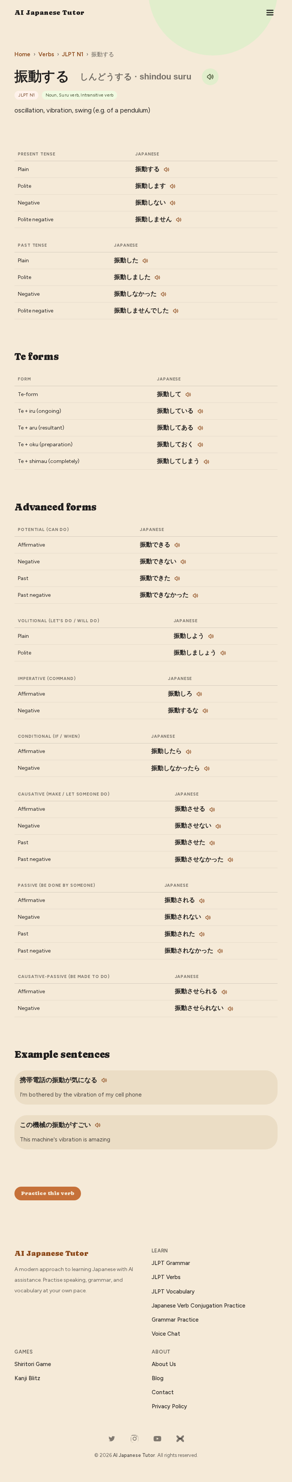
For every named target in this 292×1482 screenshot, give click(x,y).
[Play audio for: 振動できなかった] (195, 595)
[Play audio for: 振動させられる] (224, 992)
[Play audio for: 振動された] (201, 934)
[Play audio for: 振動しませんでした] (175, 310)
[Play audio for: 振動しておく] (200, 444)
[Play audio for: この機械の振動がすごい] (97, 1125)
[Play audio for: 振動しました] (157, 277)
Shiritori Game (32, 1364)
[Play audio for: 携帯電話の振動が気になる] (104, 1080)
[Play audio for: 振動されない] (208, 917)
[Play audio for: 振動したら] (188, 751)
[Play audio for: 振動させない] (218, 826)
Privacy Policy (169, 1406)
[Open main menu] (270, 12)
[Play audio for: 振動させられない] (230, 1008)
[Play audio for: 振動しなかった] (163, 294)
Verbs (46, 54)
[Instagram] (135, 1439)
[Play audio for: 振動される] (201, 900)
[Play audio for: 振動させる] (212, 809)
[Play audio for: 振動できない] (183, 561)
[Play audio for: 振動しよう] (211, 636)
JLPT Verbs (166, 1277)
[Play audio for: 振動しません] (178, 219)
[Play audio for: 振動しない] (172, 203)
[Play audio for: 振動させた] (212, 843)
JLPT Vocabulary (173, 1291)
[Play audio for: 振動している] (200, 411)
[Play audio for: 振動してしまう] (206, 461)
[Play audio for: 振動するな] (205, 710)
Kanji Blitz (27, 1378)
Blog (157, 1378)
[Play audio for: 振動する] (210, 76)
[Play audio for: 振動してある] (200, 428)
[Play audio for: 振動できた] (177, 578)
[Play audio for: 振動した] (145, 260)
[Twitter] (112, 1439)
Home (22, 54)
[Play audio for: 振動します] (172, 186)
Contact (163, 1392)
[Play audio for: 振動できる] (177, 545)
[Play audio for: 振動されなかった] (220, 951)
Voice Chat (166, 1333)
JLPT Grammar (171, 1263)
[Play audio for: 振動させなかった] (230, 859)
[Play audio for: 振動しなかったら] (206, 768)
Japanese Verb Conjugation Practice (198, 1305)
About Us (164, 1364)
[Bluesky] (180, 1439)
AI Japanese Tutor (49, 12)
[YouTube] (157, 1439)
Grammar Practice (175, 1319)
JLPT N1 (72, 54)
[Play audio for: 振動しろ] (199, 694)
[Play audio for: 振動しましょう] (223, 653)
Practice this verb (48, 1193)
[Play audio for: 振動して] (188, 394)
